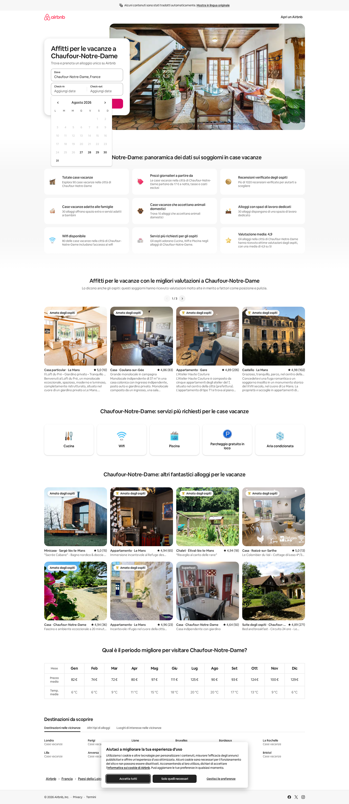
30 (105, 152)
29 (97, 152)
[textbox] (69, 91)
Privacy (77, 797)
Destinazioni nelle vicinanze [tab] (62, 728)
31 (57, 161)
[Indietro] (167, 298)
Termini (91, 797)
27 (81, 152)
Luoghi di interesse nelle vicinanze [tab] (139, 728)
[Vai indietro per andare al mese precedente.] (58, 102)
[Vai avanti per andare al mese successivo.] (105, 102)
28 (89, 152)
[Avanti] (182, 298)
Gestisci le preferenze (221, 779)
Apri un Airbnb (292, 17)
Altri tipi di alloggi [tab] (98, 728)
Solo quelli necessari (174, 779)
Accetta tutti (128, 779)
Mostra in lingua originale (213, 5)
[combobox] (87, 76)
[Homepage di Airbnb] (54, 17)
